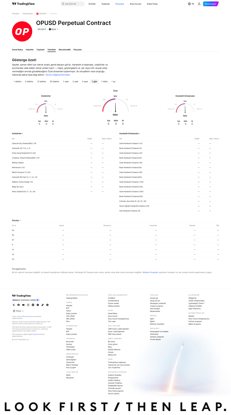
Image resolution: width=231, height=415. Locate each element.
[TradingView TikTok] (42, 305)
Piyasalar (119, 4)
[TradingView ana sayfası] (23, 4)
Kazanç (69, 344)
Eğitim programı (195, 324)
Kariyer (111, 352)
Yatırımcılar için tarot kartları (119, 365)
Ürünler (92, 4)
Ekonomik (70, 342)
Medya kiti (112, 355)
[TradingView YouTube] (23, 305)
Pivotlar (15, 220)
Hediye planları (114, 306)
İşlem (152, 319)
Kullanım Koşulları (150, 272)
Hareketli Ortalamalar (129, 133)
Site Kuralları (155, 309)
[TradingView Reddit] (47, 305)
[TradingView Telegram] (37, 305)
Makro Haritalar (72, 365)
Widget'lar (192, 298)
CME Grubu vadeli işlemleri (118, 329)
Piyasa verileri (113, 303)
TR (193, 4)
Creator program (156, 306)
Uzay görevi (113, 344)
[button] (97, 3)
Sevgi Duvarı (155, 301)
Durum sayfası (113, 393)
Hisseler (69, 305)
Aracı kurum (135, 4)
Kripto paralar (71, 313)
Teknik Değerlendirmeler (57, 75)
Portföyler (70, 357)
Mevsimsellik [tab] (65, 49)
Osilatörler (17, 133)
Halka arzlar (71, 349)
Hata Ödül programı (116, 391)
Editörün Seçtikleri (157, 324)
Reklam (191, 316)
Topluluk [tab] (40, 49)
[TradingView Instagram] (28, 305)
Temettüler (70, 347)
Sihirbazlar (154, 334)
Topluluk (105, 4)
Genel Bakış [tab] (17, 49)
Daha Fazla (152, 4)
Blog (110, 347)
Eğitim (152, 321)
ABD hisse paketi (114, 334)
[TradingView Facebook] (18, 305)
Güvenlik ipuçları (114, 388)
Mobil (68, 375)
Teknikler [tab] (51, 49)
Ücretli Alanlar (155, 339)
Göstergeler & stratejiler (159, 331)
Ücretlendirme (113, 301)
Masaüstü (70, 378)
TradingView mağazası (117, 362)
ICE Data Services (28, 316)
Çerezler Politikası (115, 383)
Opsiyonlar (70, 362)
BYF (67, 308)
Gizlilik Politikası (114, 380)
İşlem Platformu (195, 309)
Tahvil (68, 311)
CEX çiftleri (70, 316)
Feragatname (113, 378)
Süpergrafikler (71, 298)
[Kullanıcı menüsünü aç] (199, 3)
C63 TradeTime (114, 368)
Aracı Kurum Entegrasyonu (199, 319)
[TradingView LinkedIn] (33, 305)
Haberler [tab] (30, 49)
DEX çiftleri (70, 319)
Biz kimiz (111, 342)
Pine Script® (71, 368)
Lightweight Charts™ (197, 303)
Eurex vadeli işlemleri (116, 331)
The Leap (112, 321)
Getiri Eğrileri (71, 360)
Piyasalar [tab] (78, 49)
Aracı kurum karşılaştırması (118, 319)
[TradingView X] (13, 305)
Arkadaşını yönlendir (158, 303)
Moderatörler (155, 311)
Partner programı (195, 321)
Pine (68, 321)
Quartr (35, 334)
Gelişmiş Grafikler (195, 306)
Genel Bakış (112, 313)
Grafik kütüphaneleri (196, 301)
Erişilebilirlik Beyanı (115, 386)
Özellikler (111, 298)
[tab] (17, 81)
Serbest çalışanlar (157, 337)
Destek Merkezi (114, 349)
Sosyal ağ (154, 298)
